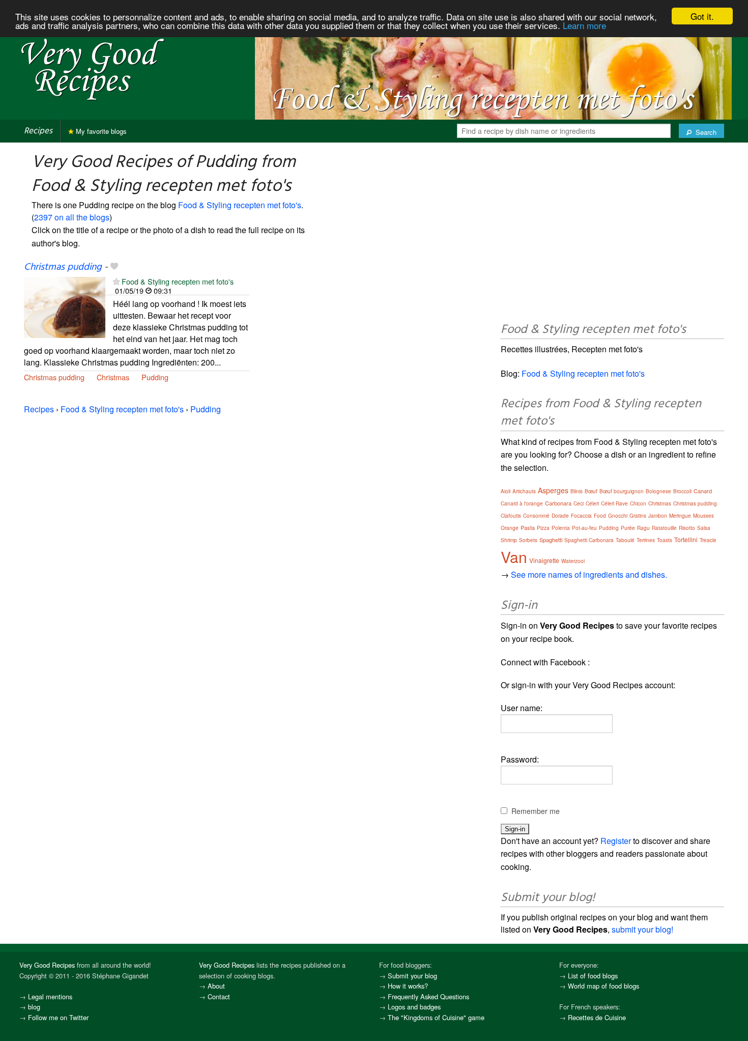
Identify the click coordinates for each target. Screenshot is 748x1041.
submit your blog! (642, 929)
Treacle (708, 540)
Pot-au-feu (584, 527)
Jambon (657, 515)
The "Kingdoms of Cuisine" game (436, 1017)
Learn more (584, 25)
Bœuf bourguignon (621, 491)
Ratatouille (664, 527)
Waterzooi (573, 561)
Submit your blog (412, 975)
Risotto (687, 527)
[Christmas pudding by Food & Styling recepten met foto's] (64, 307)
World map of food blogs (603, 986)
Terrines (646, 540)
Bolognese (658, 491)
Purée (628, 527)
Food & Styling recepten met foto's (239, 205)
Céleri (592, 503)
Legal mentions (50, 996)
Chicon (638, 503)
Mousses (703, 515)
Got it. (702, 16)
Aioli (505, 491)
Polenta (561, 527)
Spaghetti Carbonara (589, 540)
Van (514, 557)
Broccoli (682, 491)
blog (34, 1006)
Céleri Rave (614, 503)
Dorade (560, 515)
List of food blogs (593, 975)
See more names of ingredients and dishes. (589, 574)
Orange (510, 527)
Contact (219, 996)
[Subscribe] (116, 281)
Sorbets (528, 540)
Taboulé (625, 540)
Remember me (535, 811)
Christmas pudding (63, 267)
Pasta (528, 527)
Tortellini (686, 539)
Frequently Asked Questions (428, 996)
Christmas (113, 377)
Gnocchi (617, 515)
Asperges (553, 490)
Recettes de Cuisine (597, 1017)
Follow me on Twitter (58, 1017)
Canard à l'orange (522, 503)
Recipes (38, 131)
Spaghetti (550, 540)
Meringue (680, 515)
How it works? (408, 986)
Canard (703, 491)
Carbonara (558, 503)
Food (600, 515)
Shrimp (509, 540)
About (216, 986)
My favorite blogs (100, 131)
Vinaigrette (544, 560)
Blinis (576, 491)
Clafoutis (511, 515)
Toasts (664, 540)
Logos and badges (414, 1006)
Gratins (637, 515)
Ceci (578, 503)
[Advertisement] (612, 234)
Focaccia (581, 515)
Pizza (543, 527)
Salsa (703, 527)
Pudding (154, 377)
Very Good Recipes (47, 965)
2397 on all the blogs (71, 217)
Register (615, 841)
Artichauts (524, 491)
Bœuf (591, 491)
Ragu (643, 527)
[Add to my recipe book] (114, 267)
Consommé (536, 515)
